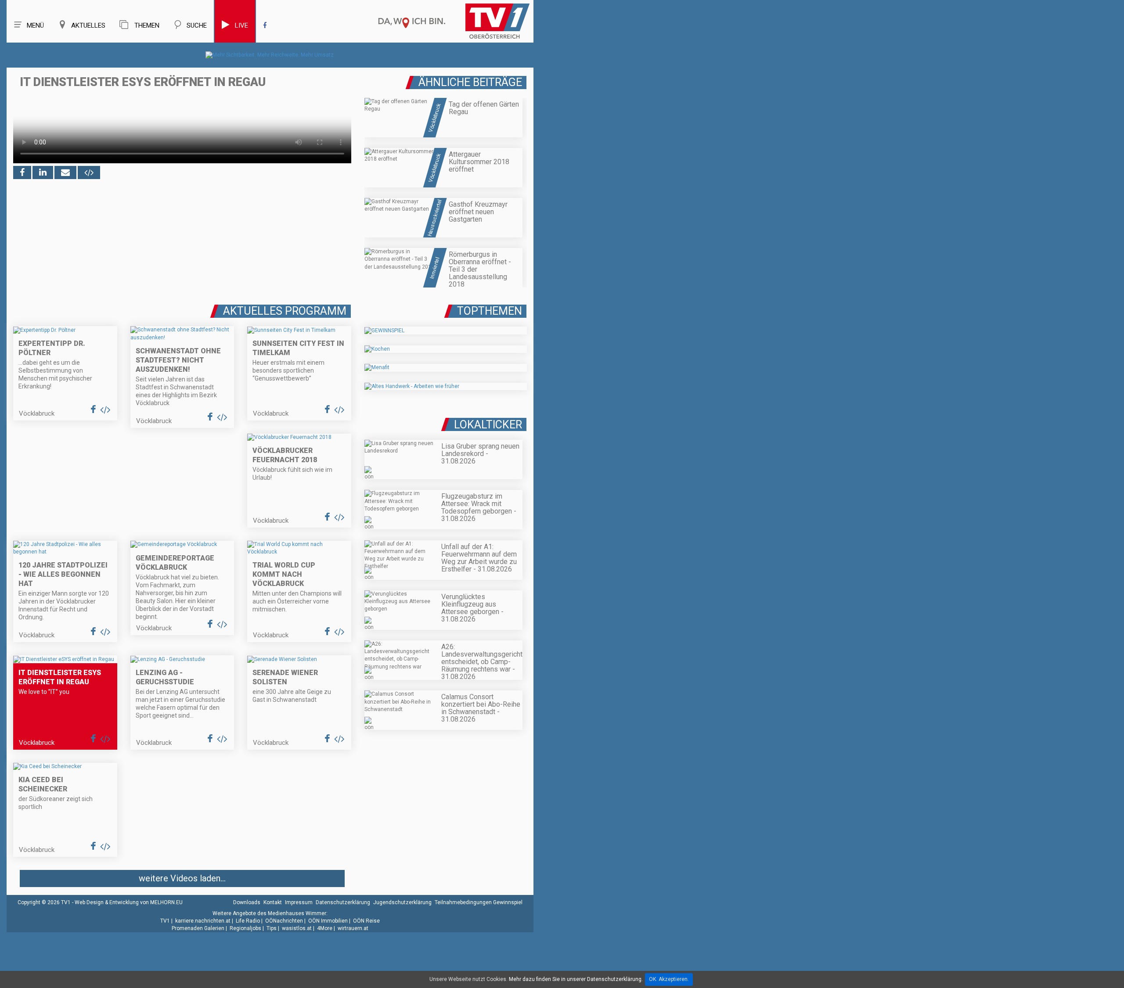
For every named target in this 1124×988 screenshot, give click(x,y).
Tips (272, 928)
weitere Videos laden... (182, 878)
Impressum (299, 902)
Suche (197, 25)
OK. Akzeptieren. (669, 979)
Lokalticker (488, 424)
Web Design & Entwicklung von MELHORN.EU (129, 902)
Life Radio (248, 921)
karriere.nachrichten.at (203, 921)
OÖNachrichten (284, 921)
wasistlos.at (297, 928)
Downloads (246, 902)
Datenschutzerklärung (343, 902)
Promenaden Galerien (198, 928)
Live (241, 25)
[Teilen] (65, 172)
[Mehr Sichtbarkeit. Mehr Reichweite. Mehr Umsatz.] (270, 55)
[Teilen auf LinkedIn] (42, 172)
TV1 (165, 921)
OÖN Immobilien (328, 921)
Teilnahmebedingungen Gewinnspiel (478, 902)
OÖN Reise (366, 921)
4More (324, 928)
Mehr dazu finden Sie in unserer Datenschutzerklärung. (576, 979)
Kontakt (272, 902)
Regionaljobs (245, 928)
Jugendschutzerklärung (402, 902)
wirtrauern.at (353, 928)
